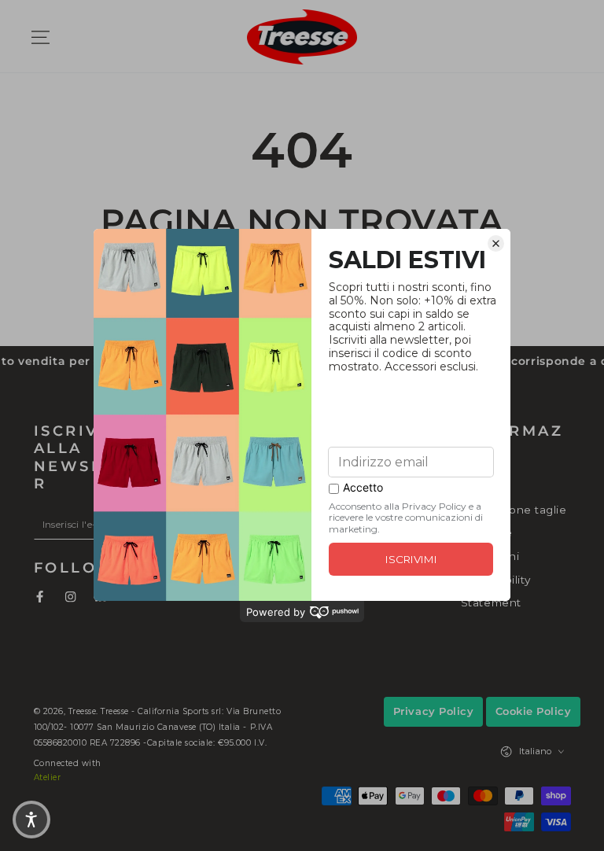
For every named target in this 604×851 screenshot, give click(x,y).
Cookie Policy (533, 711)
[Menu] (41, 36)
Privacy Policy (433, 711)
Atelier (47, 777)
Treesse (82, 711)
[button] (475, 36)
